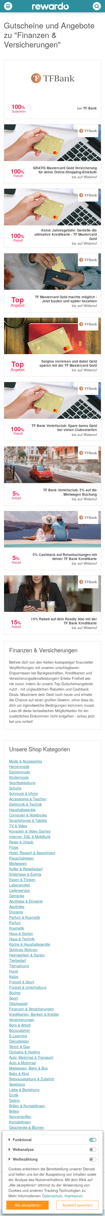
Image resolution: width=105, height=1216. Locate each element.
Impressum (73, 1195)
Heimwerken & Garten (27, 955)
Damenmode (19, 771)
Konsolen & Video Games (29, 831)
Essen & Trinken (22, 879)
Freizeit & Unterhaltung (27, 987)
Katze (13, 976)
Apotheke (16, 906)
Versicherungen (21, 1019)
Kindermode (19, 777)
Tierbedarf (17, 960)
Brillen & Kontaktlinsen (27, 1105)
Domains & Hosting (24, 1051)
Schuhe (15, 788)
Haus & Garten (21, 933)
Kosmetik (16, 928)
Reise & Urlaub (21, 841)
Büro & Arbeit (20, 1025)
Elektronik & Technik (25, 804)
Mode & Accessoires (25, 761)
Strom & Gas (19, 1046)
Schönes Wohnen (23, 949)
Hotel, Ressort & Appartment (32, 852)
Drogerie (16, 911)
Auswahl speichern (77, 1205)
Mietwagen (18, 863)
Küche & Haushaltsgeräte (29, 944)
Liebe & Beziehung (24, 1089)
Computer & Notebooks (28, 815)
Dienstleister (19, 1041)
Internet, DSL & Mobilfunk (29, 836)
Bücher (15, 992)
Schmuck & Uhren (23, 793)
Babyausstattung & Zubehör (31, 1078)
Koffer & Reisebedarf (26, 868)
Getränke (16, 895)
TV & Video (18, 825)
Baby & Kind (19, 1073)
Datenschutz (52, 1195)
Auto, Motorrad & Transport (31, 1057)
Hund (13, 971)
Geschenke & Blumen (26, 1127)
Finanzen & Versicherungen (31, 1008)
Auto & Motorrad (22, 1062)
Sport (13, 998)
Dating (14, 1100)
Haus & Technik (21, 938)
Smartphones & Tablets (28, 820)
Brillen (14, 1111)
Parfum (15, 922)
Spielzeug (17, 1084)
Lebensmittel (19, 885)
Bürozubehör (19, 1030)
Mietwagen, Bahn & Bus (28, 1068)
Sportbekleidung (22, 782)
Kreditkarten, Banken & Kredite (34, 1014)
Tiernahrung (19, 965)
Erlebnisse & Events (25, 874)
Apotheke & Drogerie (26, 901)
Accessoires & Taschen (28, 798)
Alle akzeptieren (28, 1205)
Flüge (13, 847)
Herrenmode (19, 766)
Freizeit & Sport (21, 981)
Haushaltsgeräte (22, 809)
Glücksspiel (18, 1003)
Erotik (13, 1095)
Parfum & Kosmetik (24, 917)
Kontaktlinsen (20, 1121)
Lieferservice (19, 890)
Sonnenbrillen (20, 1116)
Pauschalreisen (21, 858)
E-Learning (18, 1035)
